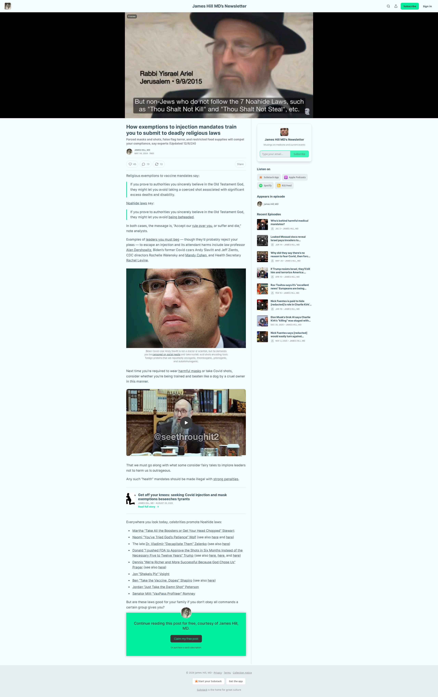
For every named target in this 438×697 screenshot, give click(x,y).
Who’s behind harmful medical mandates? (289, 222)
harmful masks (189, 371)
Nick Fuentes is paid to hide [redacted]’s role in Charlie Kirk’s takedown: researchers (291, 302)
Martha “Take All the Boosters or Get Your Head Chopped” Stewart (183, 531)
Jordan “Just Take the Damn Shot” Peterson (165, 587)
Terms (227, 672)
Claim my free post (186, 639)
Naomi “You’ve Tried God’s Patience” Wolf (164, 537)
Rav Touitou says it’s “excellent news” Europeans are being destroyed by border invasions (290, 286)
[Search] (388, 6)
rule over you (202, 226)
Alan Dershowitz (138, 250)
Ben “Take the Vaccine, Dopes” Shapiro (162, 580)
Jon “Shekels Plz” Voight (150, 574)
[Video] (118, 61)
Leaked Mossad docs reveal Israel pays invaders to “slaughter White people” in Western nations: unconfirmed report (289, 238)
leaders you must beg (162, 239)
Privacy (218, 672)
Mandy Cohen (196, 255)
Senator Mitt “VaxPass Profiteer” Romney (163, 594)
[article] (284, 225)
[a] (186, 423)
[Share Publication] (395, 6)
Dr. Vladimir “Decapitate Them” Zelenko (176, 544)
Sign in (427, 6)
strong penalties (225, 479)
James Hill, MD (142, 150)
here (215, 537)
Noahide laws (136, 203)
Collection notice (242, 672)
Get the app (236, 681)
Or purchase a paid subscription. (186, 647)
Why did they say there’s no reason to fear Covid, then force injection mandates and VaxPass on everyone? (291, 254)
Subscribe (409, 6)
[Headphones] (118, 68)
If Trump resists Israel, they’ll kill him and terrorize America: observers (290, 270)
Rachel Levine (137, 260)
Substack (202, 689)
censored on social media (166, 354)
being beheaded (181, 217)
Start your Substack (210, 681)
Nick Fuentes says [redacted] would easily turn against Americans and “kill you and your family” (291, 334)
